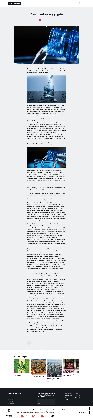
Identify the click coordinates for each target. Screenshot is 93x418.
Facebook (77, 395)
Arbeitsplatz (11, 403)
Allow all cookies (82, 408)
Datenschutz (11, 401)
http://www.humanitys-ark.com (40, 184)
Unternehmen (68, 404)
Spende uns (10, 399)
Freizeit (66, 397)
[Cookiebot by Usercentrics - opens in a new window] (9, 416)
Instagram (77, 397)
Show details (58, 415)
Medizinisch (68, 401)
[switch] (33, 416)
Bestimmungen (20, 356)
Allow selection (82, 412)
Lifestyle (67, 399)
